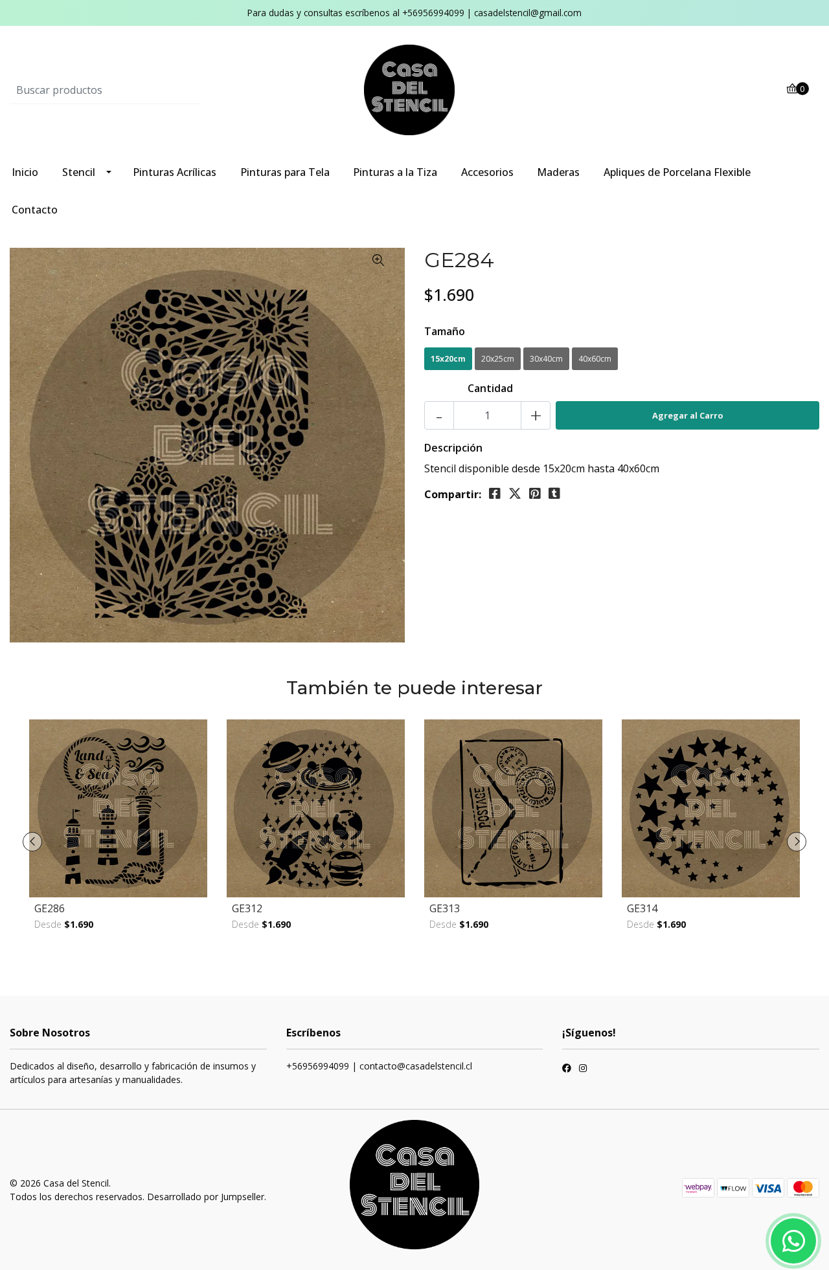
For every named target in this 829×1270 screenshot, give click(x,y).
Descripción (453, 448)
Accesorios (487, 172)
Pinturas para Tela (285, 172)
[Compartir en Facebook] (495, 493)
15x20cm (448, 358)
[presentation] (32, 841)
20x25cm (497, 358)
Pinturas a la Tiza (395, 172)
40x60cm (594, 358)
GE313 (444, 908)
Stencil (78, 172)
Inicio (25, 172)
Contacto (35, 210)
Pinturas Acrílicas (174, 172)
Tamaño (444, 331)
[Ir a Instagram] (583, 1069)
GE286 (49, 908)
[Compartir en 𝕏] (514, 493)
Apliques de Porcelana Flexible (677, 172)
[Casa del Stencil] (414, 89)
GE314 (642, 908)
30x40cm (546, 358)
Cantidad (490, 388)
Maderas (558, 172)
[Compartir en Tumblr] (554, 493)
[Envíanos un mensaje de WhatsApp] (793, 1241)
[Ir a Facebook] (566, 1069)
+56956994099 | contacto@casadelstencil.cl (379, 1066)
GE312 (247, 908)
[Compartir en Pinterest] (535, 493)
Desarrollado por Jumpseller (205, 1196)
